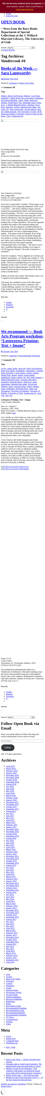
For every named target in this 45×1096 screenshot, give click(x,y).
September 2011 (12, 960)
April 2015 (10, 874)
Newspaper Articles (14, 992)
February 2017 (12, 825)
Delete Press (6, 375)
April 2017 (10, 820)
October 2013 (11, 915)
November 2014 (12, 886)
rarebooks (13, 83)
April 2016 (10, 847)
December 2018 (12, 775)
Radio (8, 1004)
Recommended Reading (15, 1013)
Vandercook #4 (17, 116)
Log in (8, 1036)
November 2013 (12, 913)
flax (20, 103)
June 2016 (10, 843)
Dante (26, 100)
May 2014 (10, 899)
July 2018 (10, 786)
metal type (27, 382)
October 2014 (11, 888)
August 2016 (11, 838)
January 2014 (11, 908)
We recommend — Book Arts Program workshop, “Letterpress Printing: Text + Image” (22, 338)
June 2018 (10, 789)
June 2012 (10, 946)
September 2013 (12, 917)
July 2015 (10, 868)
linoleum (9, 107)
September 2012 (12, 942)
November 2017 (12, 804)
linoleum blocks (16, 382)
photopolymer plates (28, 107)
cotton (20, 100)
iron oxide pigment (34, 377)
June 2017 (10, 816)
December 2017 (12, 802)
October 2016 (11, 834)
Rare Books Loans (13, 1006)
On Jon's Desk (12, 995)
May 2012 (10, 949)
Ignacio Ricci (6, 1086)
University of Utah (15, 393)
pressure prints (20, 386)
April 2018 (10, 793)
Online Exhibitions (13, 997)
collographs (30, 371)
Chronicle (10, 981)
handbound (5, 377)
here (14, 413)
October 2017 (11, 807)
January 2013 (11, 935)
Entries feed (10, 1038)
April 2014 (10, 901)
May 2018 (10, 791)
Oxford (17, 107)
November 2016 (12, 832)
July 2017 (10, 813)
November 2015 (12, 859)
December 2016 (12, 829)
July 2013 (10, 922)
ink (24, 377)
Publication (10, 1001)
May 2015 (10, 872)
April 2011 (10, 962)
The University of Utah (26, 112)
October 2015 (11, 861)
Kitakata (31, 105)
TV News (10, 1017)
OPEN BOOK (13, 22)
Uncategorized (12, 1019)
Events (8, 988)
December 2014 (12, 883)
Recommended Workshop (30, 356)
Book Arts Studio (8, 371)
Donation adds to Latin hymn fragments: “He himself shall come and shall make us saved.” (24, 1065)
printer (29, 386)
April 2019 (10, 766)
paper (34, 382)
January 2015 (11, 881)
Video (8, 1024)
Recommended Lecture (15, 1010)
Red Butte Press (22, 389)
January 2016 (11, 854)
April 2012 (10, 951)
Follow (7, 747)
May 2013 (10, 926)
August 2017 (11, 811)
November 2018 (12, 777)
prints (3, 389)
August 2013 (11, 919)
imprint (19, 377)
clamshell (4, 98)
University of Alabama (20, 391)
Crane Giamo (19, 373)
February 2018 (12, 798)
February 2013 (12, 933)
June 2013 (10, 924)
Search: (4, 48)
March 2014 (11, 904)
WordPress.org (12, 1043)
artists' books (12, 368)
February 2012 (12, 955)
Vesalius (9, 1022)
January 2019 (11, 773)
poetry (10, 386)
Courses (9, 983)
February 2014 (12, 906)
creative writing (32, 373)
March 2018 (11, 795)
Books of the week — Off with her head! (22, 1075)
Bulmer (27, 96)
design (14, 375)
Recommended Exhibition (16, 1008)
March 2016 (11, 850)
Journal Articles (12, 990)
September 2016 (12, 836)
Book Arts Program (15, 96)
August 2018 (11, 784)
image (13, 377)
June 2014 (10, 897)
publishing (10, 389)
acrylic (3, 368)
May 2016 (10, 845)
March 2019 (11, 768)
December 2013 (12, 910)
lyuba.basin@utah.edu (24, 9)
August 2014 (11, 892)
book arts (22, 368)
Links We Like (12, 16)
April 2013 (10, 928)
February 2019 (12, 771)
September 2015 (12, 863)
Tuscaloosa (5, 391)
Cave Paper (35, 96)
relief (31, 389)
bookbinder (20, 371)
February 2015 (12, 879)
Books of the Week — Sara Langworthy (19, 70)
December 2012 (12, 937)
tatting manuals (10, 112)
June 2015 (10, 870)
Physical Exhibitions (14, 999)
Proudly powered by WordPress (13, 1084)
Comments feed (12, 1041)
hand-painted (29, 375)
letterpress (5, 382)
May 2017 (10, 818)
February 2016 (12, 852)
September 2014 (12, 890)
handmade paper (29, 103)
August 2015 (11, 865)
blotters (4, 96)
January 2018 (11, 800)
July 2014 (10, 895)
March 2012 (11, 953)
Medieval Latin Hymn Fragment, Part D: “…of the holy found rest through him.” (24, 1078)
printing (36, 386)
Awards (9, 977)
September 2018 (12, 782)
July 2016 (10, 841)
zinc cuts (8, 395)
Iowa (3, 105)
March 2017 (11, 822)
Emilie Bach (13, 103)
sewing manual (30, 109)
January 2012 (11, 958)
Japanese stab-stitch (28, 380)
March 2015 (11, 877)
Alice (8, 974)
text (35, 389)
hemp (39, 103)
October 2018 (11, 780)
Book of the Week (27, 83)
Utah (8, 116)
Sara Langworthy (16, 109)
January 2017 (11, 827)
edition (20, 375)
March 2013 (11, 931)
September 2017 (12, 809)
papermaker (5, 384)
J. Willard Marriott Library (16, 105)
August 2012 (11, 944)
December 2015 (12, 856)
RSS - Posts (10, 1047)
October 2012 (11, 940)
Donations (10, 986)
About (8, 14)
